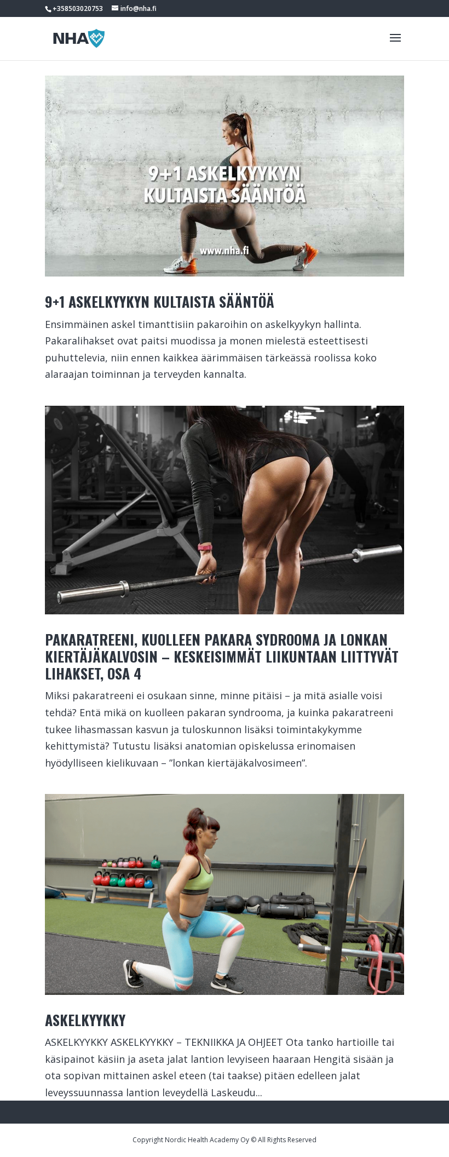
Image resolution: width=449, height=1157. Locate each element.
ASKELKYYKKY (85, 1020)
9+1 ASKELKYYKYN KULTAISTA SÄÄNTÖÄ (159, 301)
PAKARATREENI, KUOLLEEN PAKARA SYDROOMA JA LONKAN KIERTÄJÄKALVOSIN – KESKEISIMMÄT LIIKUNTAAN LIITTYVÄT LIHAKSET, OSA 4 (222, 656)
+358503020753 (78, 8)
